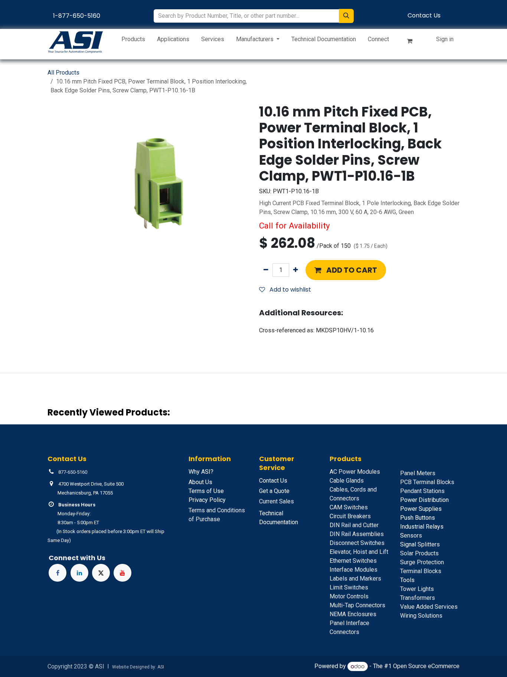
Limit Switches (349, 587)
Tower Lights (417, 588)
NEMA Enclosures (353, 614)
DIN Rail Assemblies (357, 534)
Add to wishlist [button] (289, 289)
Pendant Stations (422, 490)
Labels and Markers (355, 578)
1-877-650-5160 (76, 15)
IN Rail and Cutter (354, 525)
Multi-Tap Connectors (357, 605)
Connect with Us (77, 557)
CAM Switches (349, 507)
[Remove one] (266, 270)
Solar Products (419, 553)
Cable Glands (347, 480)
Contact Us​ (424, 15)
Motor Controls (349, 596)
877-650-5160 (72, 472)
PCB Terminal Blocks (427, 482)
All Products (63, 72)
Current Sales (276, 501)
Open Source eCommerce (426, 666)
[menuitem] (133, 41)
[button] (345, 270)
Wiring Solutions (421, 615)
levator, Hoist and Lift (359, 551)
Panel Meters (417, 473)
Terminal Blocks (420, 571)
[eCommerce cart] (413, 42)
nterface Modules (353, 569)
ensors (411, 535)
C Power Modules (355, 471)
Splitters (420, 544)
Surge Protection (422, 562)
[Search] (346, 16)
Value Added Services (429, 606)
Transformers (417, 597)
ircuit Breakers (350, 516)
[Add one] (295, 270)
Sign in (445, 39)
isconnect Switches (357, 542)
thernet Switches (353, 560)
